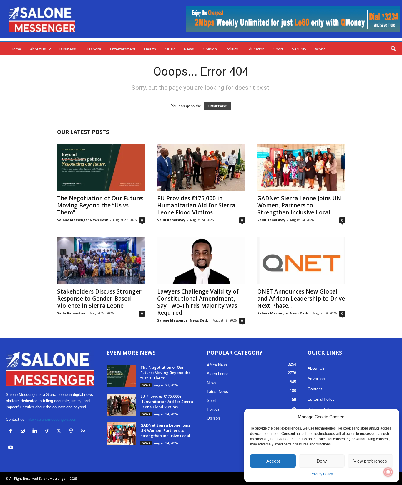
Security (299, 49)
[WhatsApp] (83, 431)
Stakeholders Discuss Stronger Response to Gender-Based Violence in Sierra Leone (99, 298)
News (189, 49)
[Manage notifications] (388, 472)
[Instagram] (24, 431)
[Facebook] (12, 431)
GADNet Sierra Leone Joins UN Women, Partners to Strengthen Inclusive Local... (299, 205)
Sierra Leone (217, 374)
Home (16, 49)
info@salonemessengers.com (52, 419)
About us (38, 49)
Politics (232, 49)
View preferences (370, 460)
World (320, 49)
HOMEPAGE (217, 106)
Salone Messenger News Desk (82, 220)
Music (170, 49)
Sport (278, 49)
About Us (316, 368)
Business (67, 49)
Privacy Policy (321, 474)
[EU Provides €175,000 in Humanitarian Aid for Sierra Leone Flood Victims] (201, 167)
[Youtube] (11, 448)
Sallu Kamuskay (171, 220)
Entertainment (122, 49)
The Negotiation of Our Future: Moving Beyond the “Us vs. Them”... (100, 205)
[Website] (72, 431)
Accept (273, 460)
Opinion (210, 49)
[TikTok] (48, 431)
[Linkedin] (36, 431)
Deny (322, 460)
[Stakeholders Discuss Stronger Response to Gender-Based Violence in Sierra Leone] (101, 260)
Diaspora (93, 49)
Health (150, 49)
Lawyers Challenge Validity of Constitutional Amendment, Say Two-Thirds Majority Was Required (198, 302)
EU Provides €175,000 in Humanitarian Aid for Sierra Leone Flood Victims (196, 205)
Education (256, 49)
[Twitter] (60, 431)
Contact (315, 388)
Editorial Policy (321, 399)
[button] (393, 48)
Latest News (217, 391)
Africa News (217, 365)
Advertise (316, 378)
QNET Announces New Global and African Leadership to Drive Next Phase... (301, 298)
